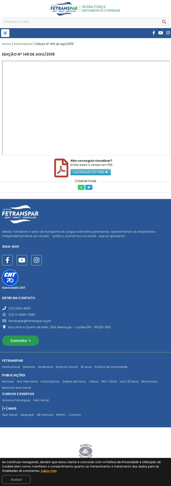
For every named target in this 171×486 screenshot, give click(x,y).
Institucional (11, 367)
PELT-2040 (109, 381)
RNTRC (61, 415)
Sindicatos (45, 367)
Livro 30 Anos (129, 381)
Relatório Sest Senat (16, 388)
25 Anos (86, 367)
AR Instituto (45, 415)
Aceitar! (16, 479)
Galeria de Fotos (74, 381)
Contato (19, 340)
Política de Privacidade (111, 367)
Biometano (150, 381)
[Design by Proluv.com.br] (85, 451)
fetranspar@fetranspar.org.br (29, 321)
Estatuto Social (67, 367)
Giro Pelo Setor (27, 381)
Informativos (23, 44)
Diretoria (29, 367)
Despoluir (27, 415)
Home (6, 44)
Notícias (8, 381)
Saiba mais (49, 471)
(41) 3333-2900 (19, 308)
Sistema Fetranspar (16, 400)
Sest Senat (41, 400)
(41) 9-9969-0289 (21, 315)
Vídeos (94, 381)
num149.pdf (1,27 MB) (89, 172)
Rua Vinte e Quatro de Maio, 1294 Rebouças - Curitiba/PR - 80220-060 (59, 327)
